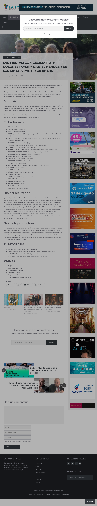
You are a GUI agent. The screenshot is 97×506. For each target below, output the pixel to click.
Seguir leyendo (48, 34)
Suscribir (69, 28)
